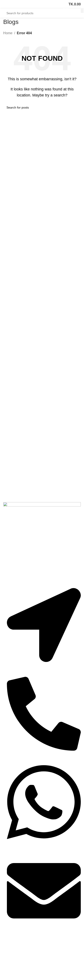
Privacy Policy (12, 950)
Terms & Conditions (16, 964)
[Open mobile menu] (5, 4)
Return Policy (12, 957)
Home (7, 33)
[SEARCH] (82, 11)
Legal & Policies (17, 942)
